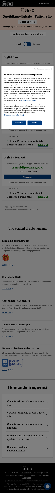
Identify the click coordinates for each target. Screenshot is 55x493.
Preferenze (19, 122)
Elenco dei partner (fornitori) (14, 115)
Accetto (34, 122)
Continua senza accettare (42, 69)
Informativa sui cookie (28, 100)
